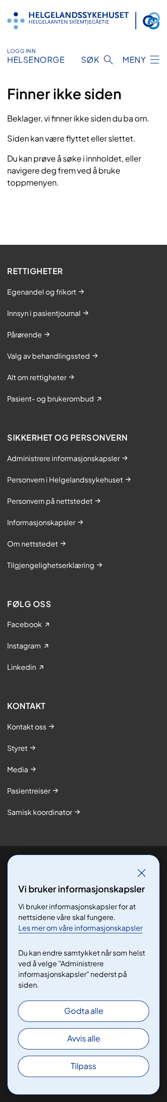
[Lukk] (141, 873)
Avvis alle (83, 1038)
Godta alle (83, 1010)
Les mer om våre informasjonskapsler (80, 927)
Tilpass (83, 1066)
